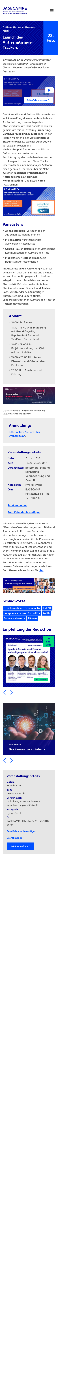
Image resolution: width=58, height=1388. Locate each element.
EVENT (47, 608)
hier (41, 570)
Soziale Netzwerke (14, 618)
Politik (46, 613)
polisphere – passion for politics (22, 613)
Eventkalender (15, 837)
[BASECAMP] (15, 10)
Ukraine (32, 618)
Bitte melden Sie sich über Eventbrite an (24, 434)
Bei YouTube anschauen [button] (37, 100)
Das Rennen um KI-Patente (27, 747)
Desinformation (13, 608)
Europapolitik (32, 608)
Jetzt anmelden (19, 846)
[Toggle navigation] (51, 10)
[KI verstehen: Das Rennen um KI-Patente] (29, 729)
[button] (29, 91)
